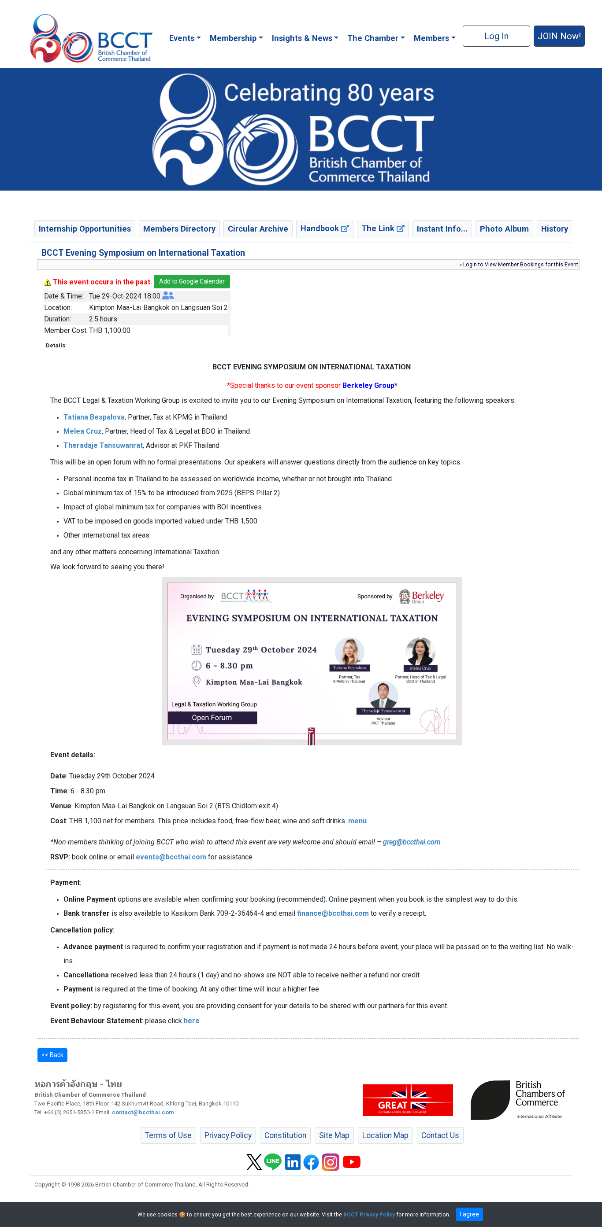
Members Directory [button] (179, 228)
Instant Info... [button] (442, 228)
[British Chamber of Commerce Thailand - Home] (91, 38)
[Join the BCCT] (301, 129)
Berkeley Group (368, 385)
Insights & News (302, 38)
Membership (233, 38)
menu (357, 821)
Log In (496, 36)
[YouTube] (351, 1161)
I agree (469, 1214)
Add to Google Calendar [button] (192, 281)
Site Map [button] (334, 1135)
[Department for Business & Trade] (408, 1099)
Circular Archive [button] (258, 228)
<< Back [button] (52, 1054)
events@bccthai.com (171, 857)
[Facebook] (311, 1161)
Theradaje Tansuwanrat (103, 445)
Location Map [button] (385, 1135)
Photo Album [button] (504, 228)
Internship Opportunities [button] (85, 228)
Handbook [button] (321, 228)
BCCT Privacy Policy (369, 1215)
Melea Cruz (82, 431)
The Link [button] (379, 228)
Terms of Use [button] (168, 1135)
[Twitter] (254, 1161)
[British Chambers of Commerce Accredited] (520, 1099)
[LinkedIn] (293, 1161)
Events (181, 38)
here (192, 1021)
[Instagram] (330, 1161)
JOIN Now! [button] (559, 36)
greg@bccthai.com (412, 842)
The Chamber (372, 38)
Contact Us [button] (440, 1135)
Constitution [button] (285, 1135)
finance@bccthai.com (333, 913)
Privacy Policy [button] (228, 1135)
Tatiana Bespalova (94, 417)
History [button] (554, 228)
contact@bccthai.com (143, 1112)
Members (431, 38)
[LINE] (273, 1161)
